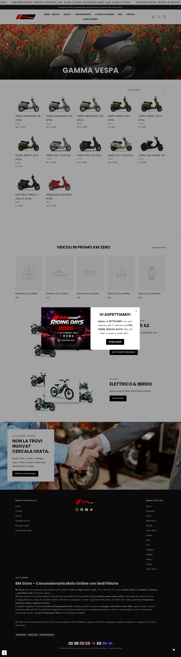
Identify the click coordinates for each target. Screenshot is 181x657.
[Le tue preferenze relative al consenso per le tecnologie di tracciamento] (4, 652)
